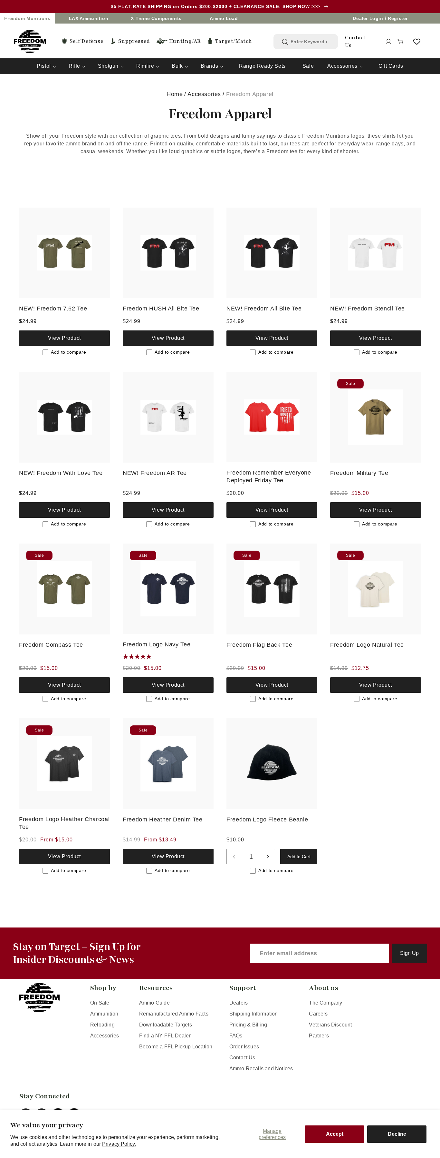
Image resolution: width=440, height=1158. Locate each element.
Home (175, 94)
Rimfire (145, 66)
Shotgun (108, 66)
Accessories (342, 66)
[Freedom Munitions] (30, 41)
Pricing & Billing (248, 1024)
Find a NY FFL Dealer (165, 1035)
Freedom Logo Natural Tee (367, 645)
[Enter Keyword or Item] (285, 41)
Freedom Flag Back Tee (259, 645)
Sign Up (409, 953)
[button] (400, 41)
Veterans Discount (330, 1024)
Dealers (238, 1003)
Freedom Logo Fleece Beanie (267, 819)
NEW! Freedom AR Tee (155, 473)
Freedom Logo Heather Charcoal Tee (64, 823)
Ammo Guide (154, 1003)
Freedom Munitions (27, 18)
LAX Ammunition (88, 18)
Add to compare (68, 352)
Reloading (102, 1024)
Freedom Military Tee (359, 473)
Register (398, 18)
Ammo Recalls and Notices (261, 1068)
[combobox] (310, 41)
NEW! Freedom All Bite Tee (264, 308)
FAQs (236, 1035)
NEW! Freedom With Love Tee (60, 473)
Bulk (177, 66)
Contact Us (242, 1057)
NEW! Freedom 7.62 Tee (53, 308)
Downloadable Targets (165, 1024)
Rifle (74, 66)
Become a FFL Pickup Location (175, 1046)
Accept (334, 1134)
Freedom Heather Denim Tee (163, 819)
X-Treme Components (156, 18)
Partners (319, 1035)
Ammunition (104, 1013)
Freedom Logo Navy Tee (156, 644)
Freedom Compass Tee (51, 645)
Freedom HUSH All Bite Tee (161, 308)
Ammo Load (224, 18)
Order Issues (244, 1046)
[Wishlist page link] (416, 41)
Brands (209, 66)
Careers (318, 1013)
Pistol (44, 66)
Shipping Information (253, 1013)
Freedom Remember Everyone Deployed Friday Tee (268, 476)
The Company (325, 1003)
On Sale (99, 1003)
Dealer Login (368, 18)
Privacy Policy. (119, 1144)
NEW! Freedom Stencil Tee (367, 308)
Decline (397, 1134)
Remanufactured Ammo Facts (173, 1013)
